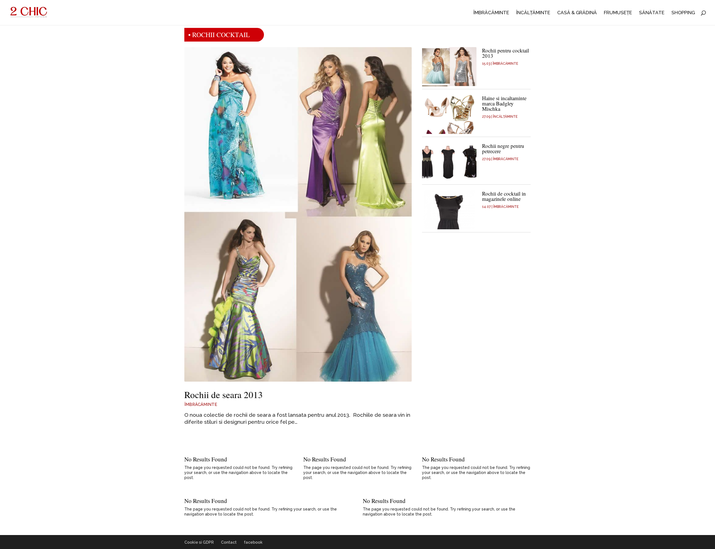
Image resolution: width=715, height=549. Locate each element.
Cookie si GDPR (199, 542)
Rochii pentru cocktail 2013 (505, 53)
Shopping (683, 13)
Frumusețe (618, 13)
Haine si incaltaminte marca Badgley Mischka (504, 103)
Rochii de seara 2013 (223, 394)
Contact (229, 542)
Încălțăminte (533, 13)
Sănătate (651, 13)
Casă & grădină (577, 13)
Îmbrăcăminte (491, 13)
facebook (253, 542)
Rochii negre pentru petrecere (503, 148)
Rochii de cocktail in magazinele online (504, 196)
